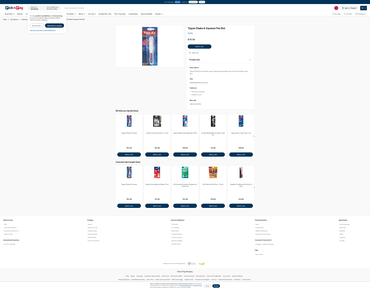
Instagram (342, 237)
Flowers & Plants (189, 276)
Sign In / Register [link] (351, 8)
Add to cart (199, 46)
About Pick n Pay (92, 227)
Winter (81, 14)
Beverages (140, 276)
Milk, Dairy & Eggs (177, 279)
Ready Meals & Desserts (225, 279)
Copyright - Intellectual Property (264, 244)
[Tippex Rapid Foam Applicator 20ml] (185, 121)
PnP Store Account (177, 237)
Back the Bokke (68, 14)
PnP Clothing (175, 227)
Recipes (158, 14)
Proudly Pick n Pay (105, 14)
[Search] (336, 8)
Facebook (342, 231)
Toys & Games (246, 279)
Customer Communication (263, 234)
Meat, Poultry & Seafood (163, 279)
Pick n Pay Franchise (93, 241)
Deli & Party (165, 276)
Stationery (24, 19)
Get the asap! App (344, 224)
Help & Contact (8, 234)
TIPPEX (190, 33)
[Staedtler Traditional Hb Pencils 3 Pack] (241, 172)
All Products (14, 19)
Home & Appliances (124, 279)
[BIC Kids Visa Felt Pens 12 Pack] (213, 172)
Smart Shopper (92, 237)
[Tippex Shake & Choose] (129, 121)
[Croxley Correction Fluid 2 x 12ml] (157, 121)
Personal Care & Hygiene (202, 279)
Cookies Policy (197, 285)
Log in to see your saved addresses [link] (43, 30)
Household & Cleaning (138, 279)
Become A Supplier (177, 241)
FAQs (5, 224)
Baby (127, 276)
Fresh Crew (342, 227)
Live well (91, 14)
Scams (257, 224)
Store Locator (259, 254)
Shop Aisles (8, 14)
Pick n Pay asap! (119, 14)
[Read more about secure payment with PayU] (196, 263)
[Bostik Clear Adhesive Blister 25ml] (157, 172)
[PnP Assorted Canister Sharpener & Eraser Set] (185, 172)
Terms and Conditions (10, 227)
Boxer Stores (175, 231)
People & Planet (92, 231)
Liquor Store (150, 279)
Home (5, 19)
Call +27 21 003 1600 (9, 244)
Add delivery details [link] (54, 25)
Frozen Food (226, 276)
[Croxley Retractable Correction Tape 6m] (213, 121)
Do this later (36, 25)
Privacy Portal (259, 227)
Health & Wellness (237, 276)
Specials (20, 14)
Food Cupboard (200, 276)
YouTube (341, 241)
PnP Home (175, 224)
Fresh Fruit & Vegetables (214, 276)
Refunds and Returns (261, 231)
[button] (254, 136)
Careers (90, 224)
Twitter (341, 234)
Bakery (133, 276)
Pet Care (214, 279)
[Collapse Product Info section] (250, 59)
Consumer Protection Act (11, 231)
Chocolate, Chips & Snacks (152, 276)
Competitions (133, 14)
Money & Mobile (146, 14)
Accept (216, 286)
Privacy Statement (185, 285)
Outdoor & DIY (189, 279)
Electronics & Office (176, 276)
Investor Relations (177, 234)
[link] (34, 9)
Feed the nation (176, 244)
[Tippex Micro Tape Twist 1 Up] (241, 121)
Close (207, 286)
